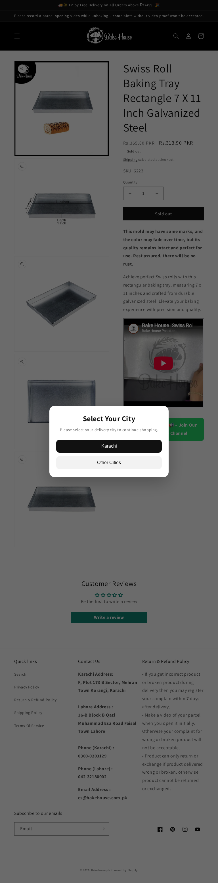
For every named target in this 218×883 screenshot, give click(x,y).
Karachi (109, 446)
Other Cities (109, 462)
